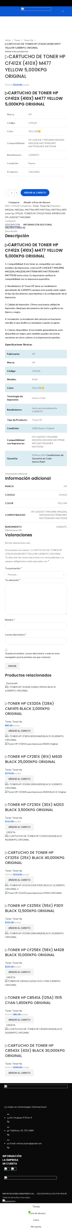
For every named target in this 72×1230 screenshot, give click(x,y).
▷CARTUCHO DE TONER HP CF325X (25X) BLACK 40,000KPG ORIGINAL (34, 858)
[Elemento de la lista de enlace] (36, 1132)
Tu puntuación (13, 568)
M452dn (9, 209)
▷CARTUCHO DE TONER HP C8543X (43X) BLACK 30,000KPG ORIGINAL (35, 1050)
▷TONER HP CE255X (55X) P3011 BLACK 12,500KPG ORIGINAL (34, 908)
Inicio (8, 40)
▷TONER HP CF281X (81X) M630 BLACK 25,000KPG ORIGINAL (33, 759)
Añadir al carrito (35, 192)
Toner (17, 40)
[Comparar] (9, 697)
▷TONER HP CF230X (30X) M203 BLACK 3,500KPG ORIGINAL (34, 807)
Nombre (10, 619)
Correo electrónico (15, 634)
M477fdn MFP (32, 209)
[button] (19, 730)
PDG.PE (64, 1193)
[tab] (12, 224)
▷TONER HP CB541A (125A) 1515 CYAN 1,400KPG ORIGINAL (33, 1000)
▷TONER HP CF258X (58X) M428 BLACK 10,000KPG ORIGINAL (34, 952)
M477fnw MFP (58, 209)
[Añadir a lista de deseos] (18, 697)
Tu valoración (13, 579)
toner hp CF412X (14, 213)
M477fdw (45, 209)
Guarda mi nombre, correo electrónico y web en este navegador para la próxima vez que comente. (32, 655)
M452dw (19, 209)
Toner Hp (28, 40)
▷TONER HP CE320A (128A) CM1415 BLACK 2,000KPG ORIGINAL (29, 708)
